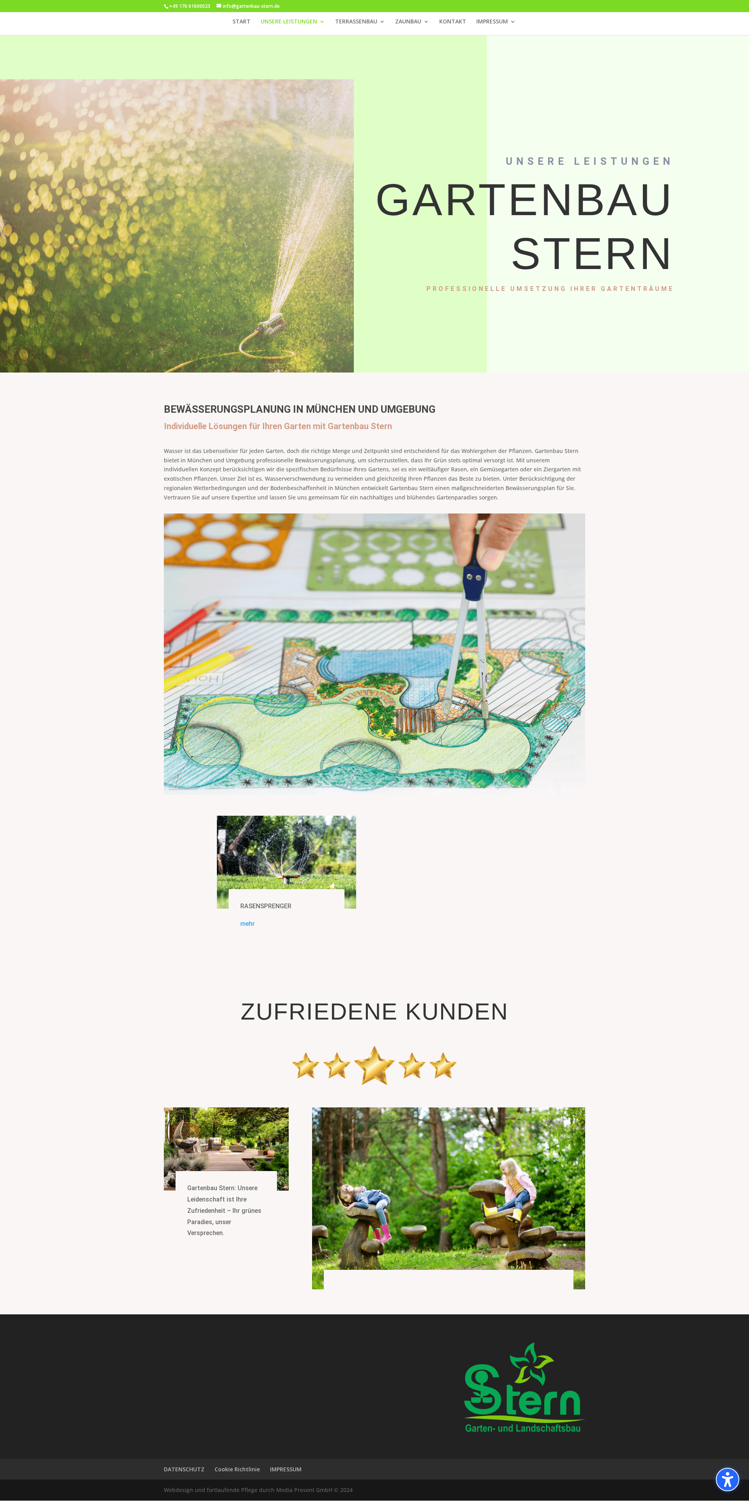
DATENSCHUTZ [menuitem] (184, 1469)
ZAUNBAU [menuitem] (408, 22)
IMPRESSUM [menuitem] (492, 22)
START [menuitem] (241, 22)
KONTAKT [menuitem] (452, 22)
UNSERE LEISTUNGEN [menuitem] (289, 22)
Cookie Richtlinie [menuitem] (237, 1469)
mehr (247, 923)
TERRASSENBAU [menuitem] (356, 22)
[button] (727, 1479)
